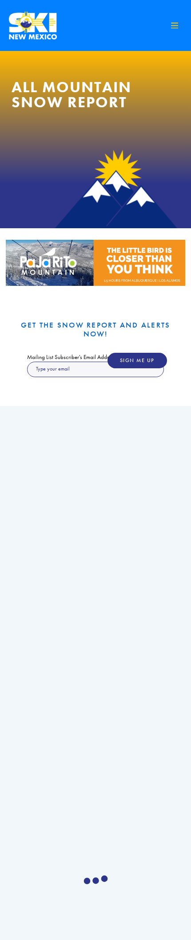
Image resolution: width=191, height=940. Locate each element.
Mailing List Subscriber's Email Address (71, 357)
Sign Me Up (137, 360)
